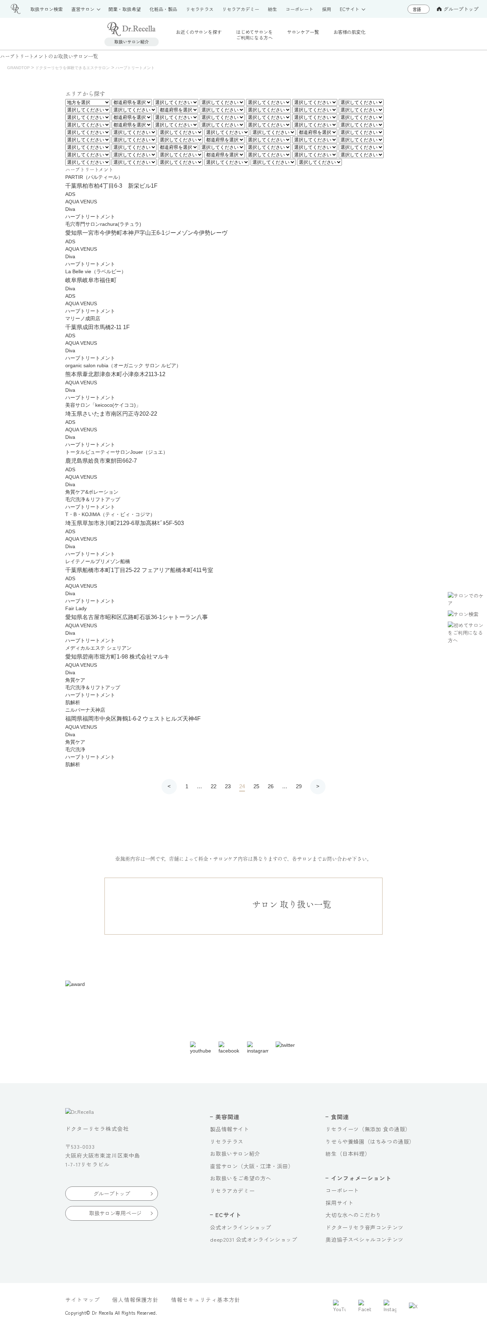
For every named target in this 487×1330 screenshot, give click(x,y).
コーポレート (342, 1190)
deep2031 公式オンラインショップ (253, 1239)
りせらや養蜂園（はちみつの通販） (370, 1141)
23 (228, 786)
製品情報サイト (229, 1129)
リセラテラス (227, 1141)
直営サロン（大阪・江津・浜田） (251, 1166)
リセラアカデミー (232, 1190)
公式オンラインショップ (240, 1227)
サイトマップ (82, 1299)
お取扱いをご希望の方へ (240, 1178)
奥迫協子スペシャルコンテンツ (364, 1239)
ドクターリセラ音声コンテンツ (364, 1227)
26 (270, 786)
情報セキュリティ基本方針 (205, 1299)
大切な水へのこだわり (353, 1215)
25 (256, 786)
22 (213, 786)
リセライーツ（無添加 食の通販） (368, 1129)
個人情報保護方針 (135, 1299)
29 (299, 786)
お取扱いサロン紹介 (235, 1153)
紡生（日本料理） (347, 1153)
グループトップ (461, 8)
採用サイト (339, 1202)
